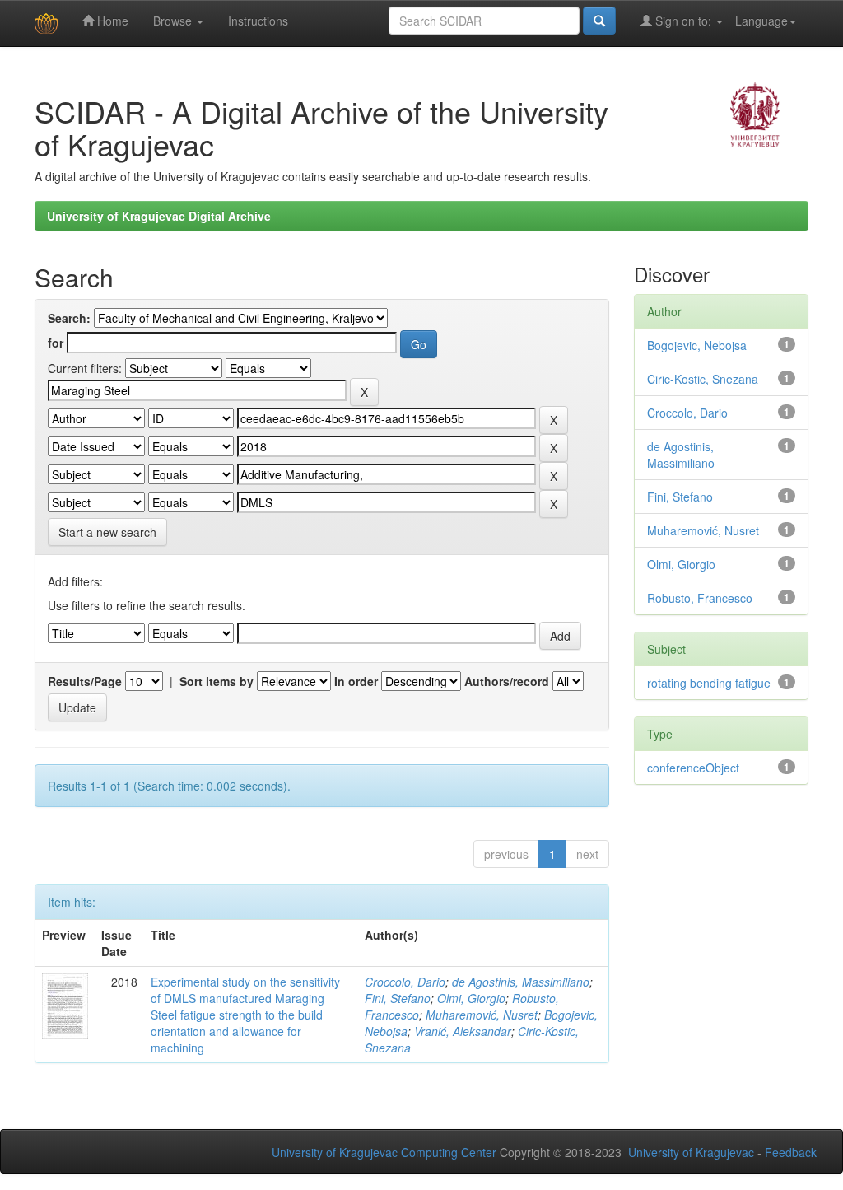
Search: (69, 318)
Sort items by (216, 681)
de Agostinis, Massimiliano (520, 981)
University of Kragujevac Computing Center (384, 1152)
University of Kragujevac (691, 1152)
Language (761, 20)
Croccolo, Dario (405, 981)
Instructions (258, 20)
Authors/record (506, 681)
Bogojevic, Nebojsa (697, 345)
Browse (174, 20)
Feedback (791, 1152)
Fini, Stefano (398, 998)
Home (111, 20)
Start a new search (107, 532)
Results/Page (85, 681)
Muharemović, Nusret (482, 1014)
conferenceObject (693, 767)
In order (356, 681)
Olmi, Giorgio (471, 998)
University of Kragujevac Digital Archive (159, 216)
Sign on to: (683, 20)
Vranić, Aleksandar (462, 1031)
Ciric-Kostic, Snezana (702, 379)
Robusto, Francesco (699, 598)
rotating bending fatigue (709, 682)
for (55, 342)
